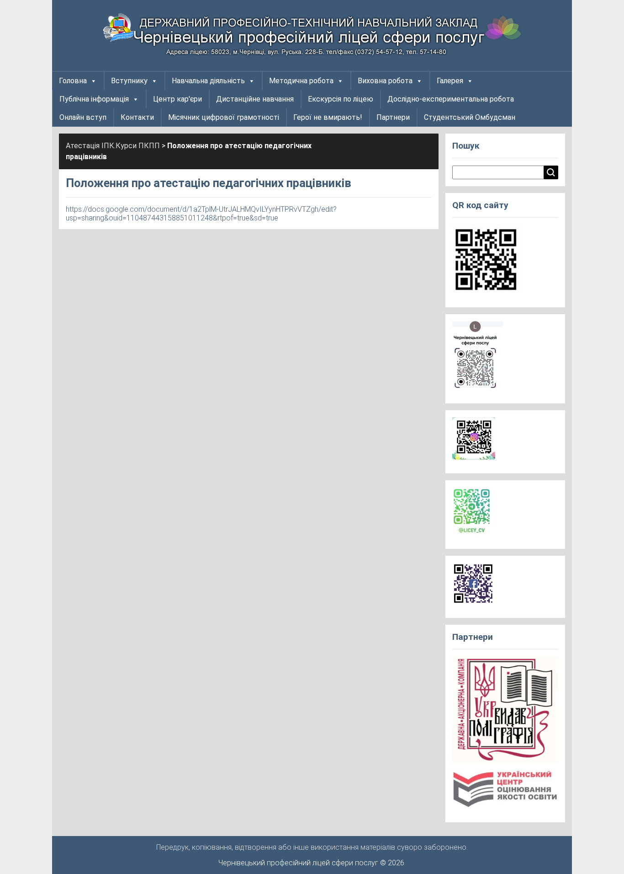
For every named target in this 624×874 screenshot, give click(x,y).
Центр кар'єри (177, 99)
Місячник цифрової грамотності (223, 117)
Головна (73, 80)
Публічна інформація (94, 99)
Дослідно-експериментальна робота (450, 99)
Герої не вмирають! (327, 117)
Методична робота (301, 80)
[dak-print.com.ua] (505, 712)
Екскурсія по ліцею (340, 99)
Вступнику (129, 80)
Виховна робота (385, 80)
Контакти (137, 117)
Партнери (393, 117)
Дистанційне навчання (255, 99)
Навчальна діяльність (208, 80)
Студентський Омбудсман (469, 117)
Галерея (450, 80)
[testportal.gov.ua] (505, 792)
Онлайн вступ (82, 117)
